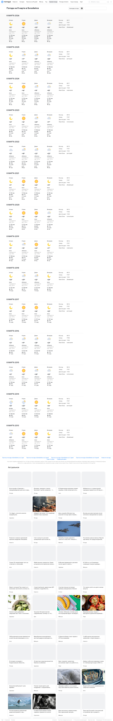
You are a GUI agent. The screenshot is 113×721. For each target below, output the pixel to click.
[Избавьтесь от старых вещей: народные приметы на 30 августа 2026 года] (93, 483)
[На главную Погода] (7, 2)
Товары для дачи (61, 459)
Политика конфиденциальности (65, 720)
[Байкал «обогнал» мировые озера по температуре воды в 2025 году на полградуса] (93, 656)
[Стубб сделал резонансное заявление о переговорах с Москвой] (93, 631)
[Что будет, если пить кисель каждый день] (19, 508)
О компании (7, 720)
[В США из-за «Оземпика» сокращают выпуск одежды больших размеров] (93, 557)
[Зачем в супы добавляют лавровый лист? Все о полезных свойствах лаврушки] (19, 606)
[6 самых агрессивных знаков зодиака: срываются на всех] (44, 705)
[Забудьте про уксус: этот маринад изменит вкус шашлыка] (44, 508)
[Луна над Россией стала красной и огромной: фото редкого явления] (93, 705)
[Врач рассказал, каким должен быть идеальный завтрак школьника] (68, 705)
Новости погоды (106, 457)
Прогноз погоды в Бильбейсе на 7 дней (62, 457)
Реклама (13, 720)
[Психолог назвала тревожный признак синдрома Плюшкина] (19, 532)
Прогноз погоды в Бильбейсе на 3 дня (13, 457)
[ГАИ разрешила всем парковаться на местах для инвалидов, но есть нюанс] (19, 631)
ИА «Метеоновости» (107, 720)
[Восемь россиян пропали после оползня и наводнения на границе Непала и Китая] (93, 508)
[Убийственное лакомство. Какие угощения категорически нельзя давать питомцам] (44, 557)
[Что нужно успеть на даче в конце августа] (93, 582)
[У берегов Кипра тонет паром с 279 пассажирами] (68, 631)
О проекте (54, 720)
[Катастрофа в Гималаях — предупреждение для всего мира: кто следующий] (19, 483)
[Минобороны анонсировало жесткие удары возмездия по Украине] (44, 631)
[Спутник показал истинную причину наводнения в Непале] (68, 582)
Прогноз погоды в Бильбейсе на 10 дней (87, 457)
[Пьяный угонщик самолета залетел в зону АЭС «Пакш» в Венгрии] (68, 532)
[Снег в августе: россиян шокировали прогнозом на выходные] (44, 532)
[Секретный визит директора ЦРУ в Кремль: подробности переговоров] (44, 582)
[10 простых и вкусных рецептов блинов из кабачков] (44, 656)
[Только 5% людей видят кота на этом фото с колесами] (19, 557)
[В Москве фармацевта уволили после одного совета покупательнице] (68, 557)
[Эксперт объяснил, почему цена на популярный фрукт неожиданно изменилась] (68, 606)
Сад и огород (50, 459)
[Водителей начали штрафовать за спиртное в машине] (93, 680)
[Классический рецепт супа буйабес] (19, 680)
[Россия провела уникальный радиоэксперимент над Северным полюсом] (19, 705)
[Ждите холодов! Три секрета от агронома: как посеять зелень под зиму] (19, 582)
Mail (2, 720)
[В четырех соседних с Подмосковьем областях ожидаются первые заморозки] (19, 656)
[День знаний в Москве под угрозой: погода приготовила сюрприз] (68, 508)
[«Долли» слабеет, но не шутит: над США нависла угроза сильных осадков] (68, 680)
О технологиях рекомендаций (80, 720)
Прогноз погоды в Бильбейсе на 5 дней (37, 457)
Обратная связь (91, 720)
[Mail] (2, 2)
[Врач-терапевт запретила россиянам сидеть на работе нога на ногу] (68, 656)
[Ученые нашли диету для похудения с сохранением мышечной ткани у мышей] (44, 680)
